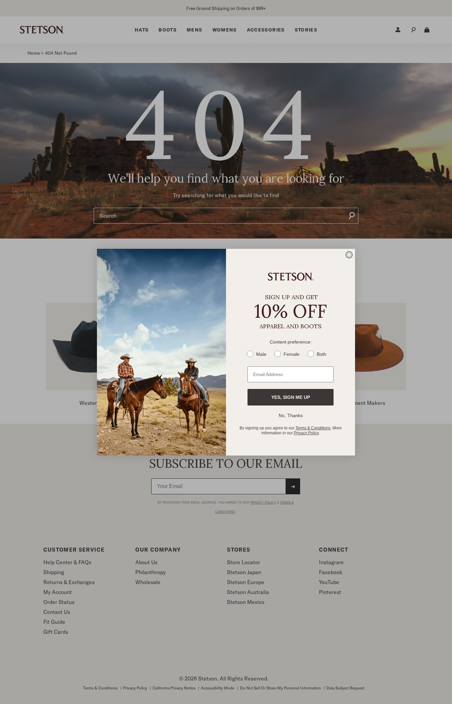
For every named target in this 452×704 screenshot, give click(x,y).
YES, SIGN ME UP (290, 397)
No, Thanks (291, 415)
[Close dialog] (349, 254)
